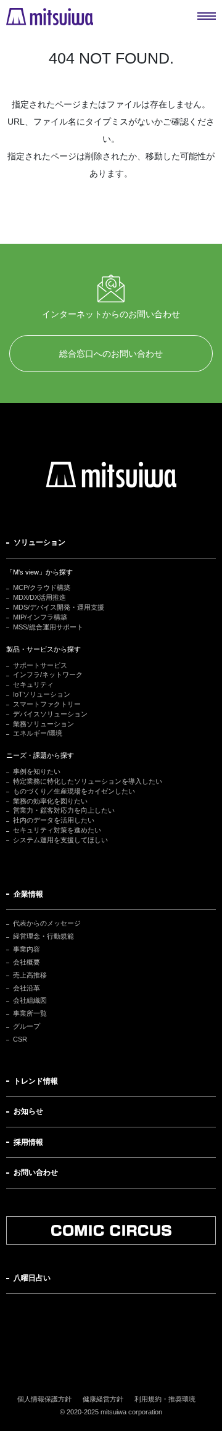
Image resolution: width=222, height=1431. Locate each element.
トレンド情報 (36, 1081)
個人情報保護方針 (44, 1399)
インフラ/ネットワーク (48, 674)
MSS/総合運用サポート (48, 627)
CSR (20, 1039)
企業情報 (28, 894)
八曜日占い (32, 1278)
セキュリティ (33, 684)
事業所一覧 (30, 1013)
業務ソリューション (43, 724)
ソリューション (39, 542)
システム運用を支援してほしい (60, 840)
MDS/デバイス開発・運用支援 (58, 607)
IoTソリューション (41, 694)
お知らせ (28, 1111)
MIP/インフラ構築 (40, 617)
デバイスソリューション (50, 714)
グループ (26, 1026)
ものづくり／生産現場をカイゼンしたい (74, 791)
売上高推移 (30, 975)
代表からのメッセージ (47, 923)
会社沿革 (26, 988)
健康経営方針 (103, 1399)
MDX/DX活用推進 (39, 597)
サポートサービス (40, 665)
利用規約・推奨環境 (164, 1399)
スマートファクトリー (47, 704)
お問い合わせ (36, 1172)
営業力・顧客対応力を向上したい (64, 810)
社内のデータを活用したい (53, 820)
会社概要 (26, 962)
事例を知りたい (36, 771)
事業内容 (26, 949)
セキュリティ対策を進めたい (57, 830)
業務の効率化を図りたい (50, 801)
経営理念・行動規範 (43, 936)
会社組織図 (30, 1000)
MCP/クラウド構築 (41, 587)
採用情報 (28, 1142)
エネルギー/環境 (37, 733)
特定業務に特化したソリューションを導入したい (87, 781)
